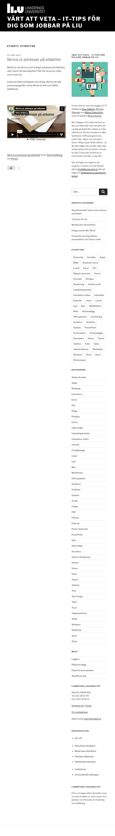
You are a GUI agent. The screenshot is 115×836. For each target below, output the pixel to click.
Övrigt (75, 501)
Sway (74, 574)
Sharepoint (78, 338)
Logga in (76, 659)
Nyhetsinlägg (88, 311)
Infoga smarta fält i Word (83, 230)
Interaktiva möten (81, 295)
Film (95, 268)
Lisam (89, 300)
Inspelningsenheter (82, 289)
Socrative (76, 551)
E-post (76, 268)
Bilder (76, 262)
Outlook (77, 327)
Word (88, 354)
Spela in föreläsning (81, 557)
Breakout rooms (90, 262)
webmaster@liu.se (92, 718)
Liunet (99, 300)
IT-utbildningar (78, 450)
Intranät (75, 444)
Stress (91, 338)
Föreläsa (90, 279)
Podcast (76, 523)
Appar (102, 257)
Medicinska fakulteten (85, 751)
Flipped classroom (82, 273)
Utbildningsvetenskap (85, 761)
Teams (101, 338)
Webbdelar (97, 349)
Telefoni (77, 343)
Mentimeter (77, 472)
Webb (74, 618)
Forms (97, 273)
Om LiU (78, 738)
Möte (75, 311)
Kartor (89, 705)
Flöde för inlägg (79, 664)
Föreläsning (78, 284)
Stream (75, 562)
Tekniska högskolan (84, 756)
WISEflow (76, 630)
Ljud (75, 306)
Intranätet (99, 295)
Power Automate (80, 529)
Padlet (75, 506)
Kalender (77, 300)
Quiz (74, 540)
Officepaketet (80, 316)
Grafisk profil (94, 284)
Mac (83, 306)
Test (74, 590)
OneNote (90, 322)
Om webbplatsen (80, 712)
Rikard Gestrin (94, 116)
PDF (74, 512)
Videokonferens (80, 349)
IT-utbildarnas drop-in (88, 169)
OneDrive (77, 322)
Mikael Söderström (94, 112)
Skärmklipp (77, 545)
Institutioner (80, 769)
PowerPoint (90, 327)
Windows (77, 354)
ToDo (87, 343)
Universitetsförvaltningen (87, 774)
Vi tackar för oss (79, 219)
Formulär (77, 279)
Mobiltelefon (95, 306)
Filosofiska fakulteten (85, 745)
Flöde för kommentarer (83, 670)
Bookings (76, 388)
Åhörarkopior (79, 360)
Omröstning (96, 316)
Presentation (79, 333)
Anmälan (91, 257)
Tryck (74, 607)
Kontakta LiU (78, 705)
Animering (78, 257)
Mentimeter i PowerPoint (83, 224)
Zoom (98, 354)
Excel (86, 268)
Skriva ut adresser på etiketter (34, 59)
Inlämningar (77, 427)
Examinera (77, 394)
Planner (75, 517)
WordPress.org (79, 676)
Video (96, 343)
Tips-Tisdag (77, 596)
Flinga (74, 411)
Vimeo (14, 158)
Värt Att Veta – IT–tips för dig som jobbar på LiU (53, 22)
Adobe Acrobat (79, 377)
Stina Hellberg (55, 155)
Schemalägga (96, 333)
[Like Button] (11, 168)
